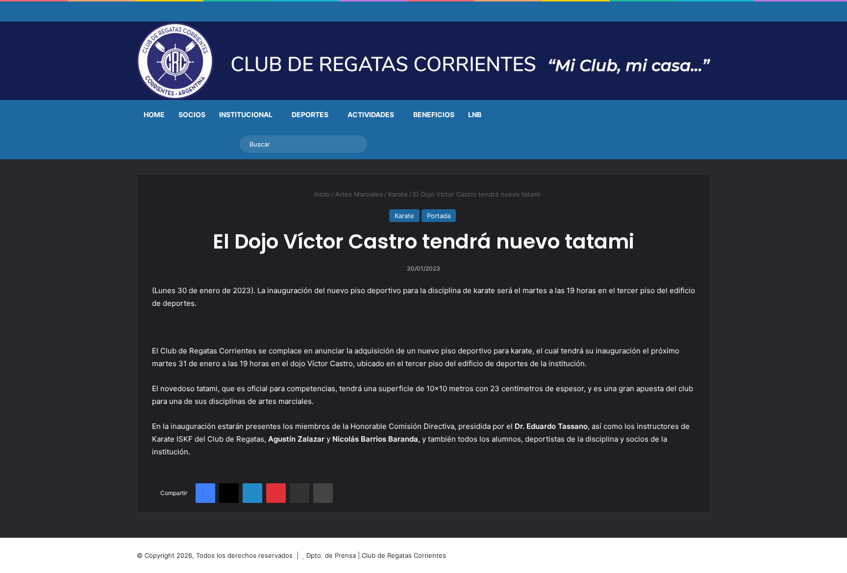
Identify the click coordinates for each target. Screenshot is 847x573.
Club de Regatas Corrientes (404, 555)
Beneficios (433, 114)
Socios (191, 114)
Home (154, 114)
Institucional (246, 114)
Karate (398, 194)
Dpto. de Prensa (331, 555)
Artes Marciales (359, 194)
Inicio (321, 194)
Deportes (310, 114)
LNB (474, 114)
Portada (438, 216)
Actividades (371, 114)
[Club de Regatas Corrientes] (423, 61)
